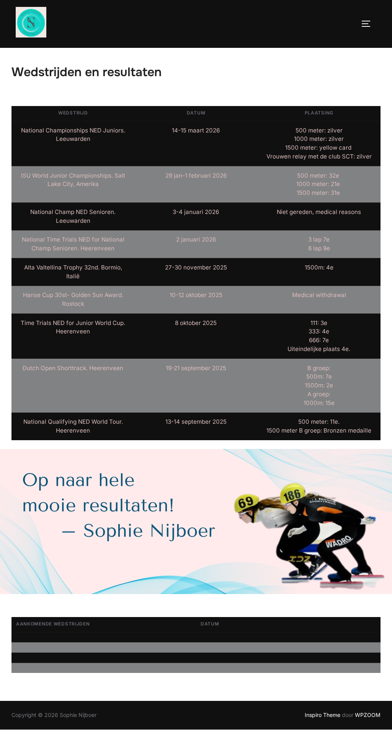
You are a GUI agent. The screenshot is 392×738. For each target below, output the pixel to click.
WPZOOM (368, 715)
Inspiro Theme (322, 715)
